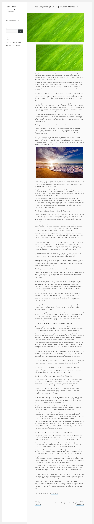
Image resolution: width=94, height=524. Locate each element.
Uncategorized (54, 494)
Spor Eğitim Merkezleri (11, 8)
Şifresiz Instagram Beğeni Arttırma (12, 20)
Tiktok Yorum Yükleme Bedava (12, 23)
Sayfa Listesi (8, 18)
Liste (6, 15)
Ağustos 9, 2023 (40, 9)
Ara (6, 28)
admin (48, 9)
